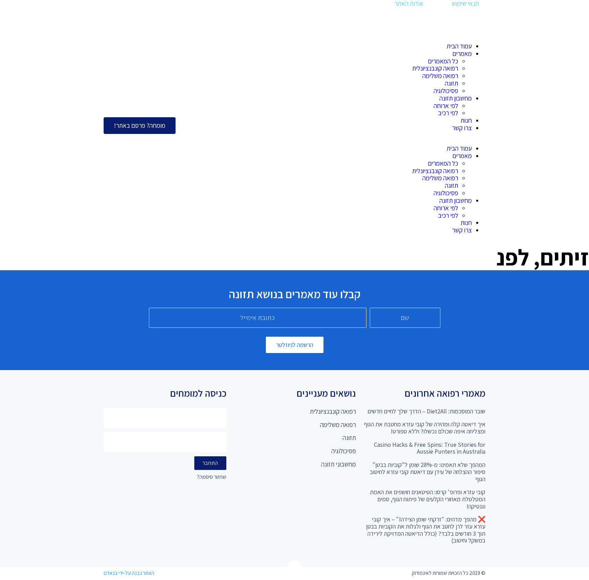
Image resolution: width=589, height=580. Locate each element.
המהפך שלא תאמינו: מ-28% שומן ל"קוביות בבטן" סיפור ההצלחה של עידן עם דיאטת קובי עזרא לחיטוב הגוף (427, 472)
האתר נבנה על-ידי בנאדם (129, 573)
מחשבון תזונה (455, 98)
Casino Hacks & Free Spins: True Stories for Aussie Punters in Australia (429, 448)
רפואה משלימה (440, 76)
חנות (466, 120)
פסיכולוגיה (446, 91)
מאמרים (462, 53)
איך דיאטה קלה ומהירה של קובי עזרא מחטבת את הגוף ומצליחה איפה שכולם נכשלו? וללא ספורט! (424, 427)
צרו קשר (462, 128)
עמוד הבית (459, 46)
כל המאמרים (443, 61)
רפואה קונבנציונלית (435, 68)
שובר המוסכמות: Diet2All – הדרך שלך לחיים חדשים (426, 411)
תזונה (451, 83)
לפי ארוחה (446, 106)
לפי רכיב (448, 113)
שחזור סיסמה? (211, 477)
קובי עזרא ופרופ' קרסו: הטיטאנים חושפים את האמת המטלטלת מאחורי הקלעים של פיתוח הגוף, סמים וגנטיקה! (427, 499)
